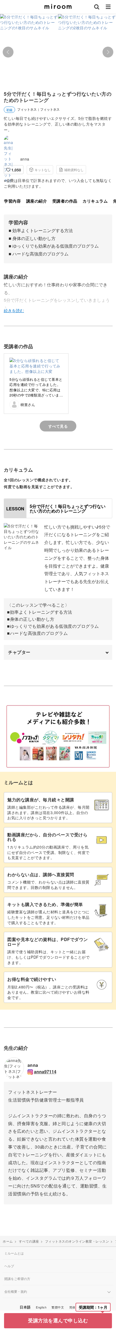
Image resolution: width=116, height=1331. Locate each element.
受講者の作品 (64, 201)
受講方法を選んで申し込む (58, 1320)
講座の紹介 (36, 201)
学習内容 (12, 201)
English (41, 1307)
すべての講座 (29, 1241)
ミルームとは (14, 1253)
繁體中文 (58, 1307)
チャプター (19, 652)
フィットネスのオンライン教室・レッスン (77, 1241)
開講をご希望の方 (17, 1278)
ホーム (8, 1241)
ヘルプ (9, 1265)
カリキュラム (95, 201)
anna (24, 159)
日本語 (25, 1307)
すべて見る (58, 426)
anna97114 (45, 1071)
